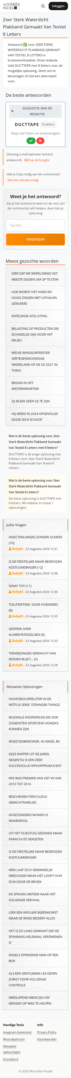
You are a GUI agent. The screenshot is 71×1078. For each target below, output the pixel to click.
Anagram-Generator (17, 1032)
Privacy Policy (46, 1032)
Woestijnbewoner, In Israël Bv (34, 741)
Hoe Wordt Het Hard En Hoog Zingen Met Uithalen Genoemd (34, 297)
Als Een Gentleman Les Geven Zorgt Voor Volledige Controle (33, 979)
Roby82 (17, 549)
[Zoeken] (43, 6)
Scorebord (10, 1059)
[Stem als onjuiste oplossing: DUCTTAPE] (40, 140)
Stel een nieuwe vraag (22, 180)
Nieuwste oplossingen (11, 1049)
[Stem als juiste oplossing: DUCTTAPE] (31, 140)
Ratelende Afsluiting (29, 316)
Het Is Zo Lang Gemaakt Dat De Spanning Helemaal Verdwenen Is (35, 936)
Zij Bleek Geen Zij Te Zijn (31, 401)
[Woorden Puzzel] (11, 6)
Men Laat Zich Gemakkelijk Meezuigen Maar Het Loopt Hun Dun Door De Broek (35, 875)
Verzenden (35, 239)
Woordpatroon (14, 1039)
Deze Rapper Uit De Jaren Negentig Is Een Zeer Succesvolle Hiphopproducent (35, 760)
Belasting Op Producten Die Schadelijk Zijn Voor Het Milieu (35, 334)
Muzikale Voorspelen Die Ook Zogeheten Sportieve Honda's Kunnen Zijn (34, 723)
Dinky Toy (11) (20, 585)
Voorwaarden (47, 1039)
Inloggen (58, 6)
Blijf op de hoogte (36, 160)
